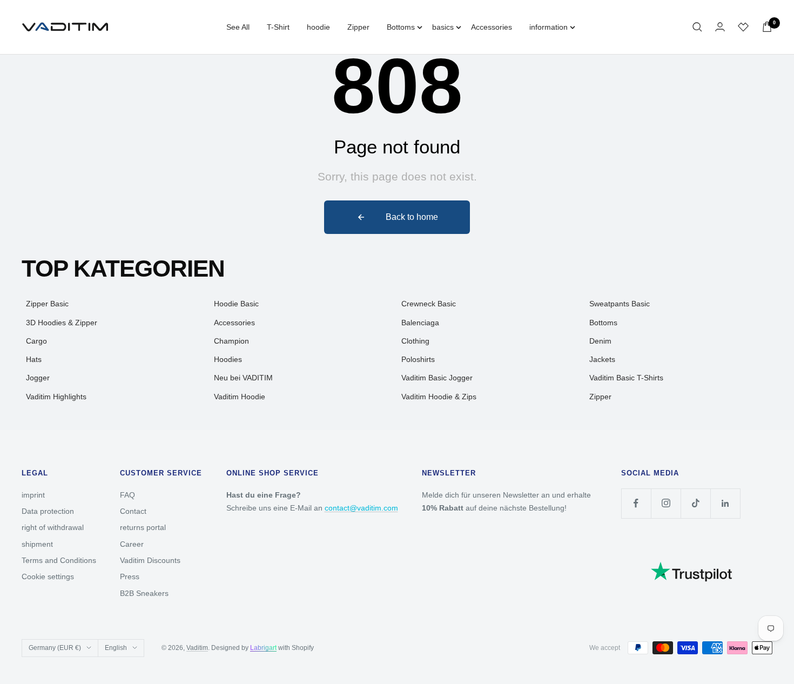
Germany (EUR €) (55, 648)
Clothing (415, 341)
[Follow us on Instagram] (666, 503)
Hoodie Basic (236, 303)
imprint (33, 495)
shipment (37, 544)
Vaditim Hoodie (239, 396)
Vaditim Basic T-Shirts (626, 377)
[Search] (697, 27)
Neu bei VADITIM (243, 377)
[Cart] (767, 27)
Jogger (38, 377)
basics (443, 27)
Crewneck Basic (428, 303)
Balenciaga (420, 322)
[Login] (720, 26)
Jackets (602, 359)
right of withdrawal (53, 527)
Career (132, 544)
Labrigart (263, 648)
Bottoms (401, 27)
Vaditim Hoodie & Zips (438, 396)
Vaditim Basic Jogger (437, 377)
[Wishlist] (743, 27)
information (548, 27)
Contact (133, 511)
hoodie (318, 27)
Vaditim (197, 648)
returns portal (143, 527)
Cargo (36, 341)
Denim (600, 341)
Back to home (412, 217)
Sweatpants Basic (619, 303)
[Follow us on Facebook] (636, 503)
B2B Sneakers (144, 593)
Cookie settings (48, 576)
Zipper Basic (47, 303)
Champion (231, 341)
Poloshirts (418, 359)
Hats (34, 359)
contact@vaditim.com (361, 508)
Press (129, 576)
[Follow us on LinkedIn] (725, 503)
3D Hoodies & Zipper (61, 322)
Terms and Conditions (59, 560)
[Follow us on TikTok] (695, 503)
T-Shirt (278, 27)
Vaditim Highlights (56, 396)
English (116, 648)
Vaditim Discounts (150, 560)
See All (238, 27)
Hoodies (228, 359)
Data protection (48, 511)
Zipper (358, 27)
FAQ (127, 495)
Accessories (491, 27)
